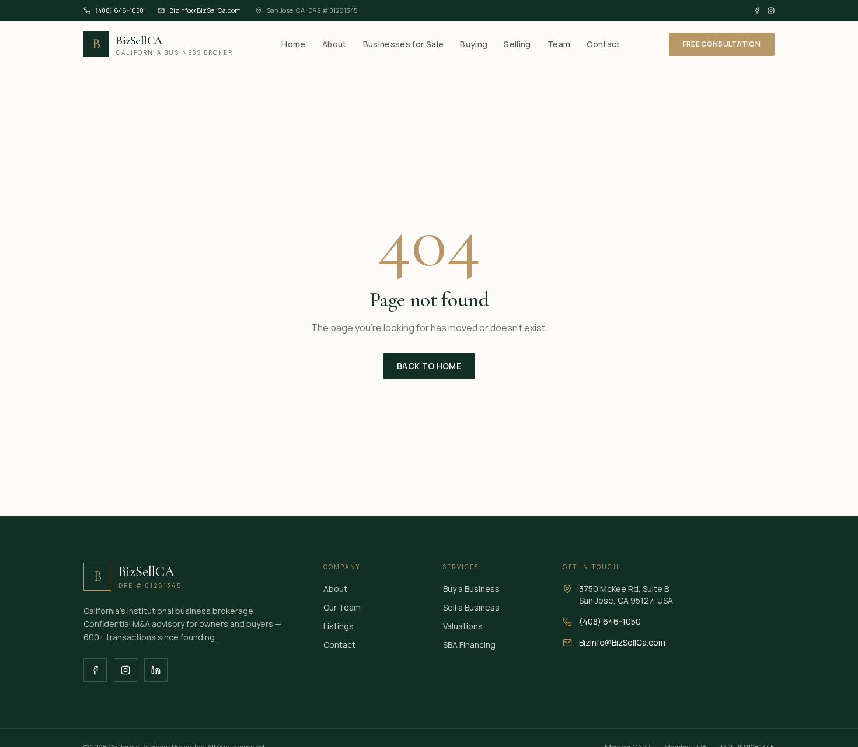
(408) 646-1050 (119, 10)
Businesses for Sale (403, 44)
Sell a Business (471, 607)
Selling (517, 44)
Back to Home (429, 365)
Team (558, 44)
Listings (338, 626)
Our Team (342, 607)
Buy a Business (471, 588)
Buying (473, 44)
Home (293, 44)
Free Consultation (722, 44)
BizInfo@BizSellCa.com (205, 10)
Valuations (463, 626)
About (334, 44)
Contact (603, 44)
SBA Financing (469, 644)
